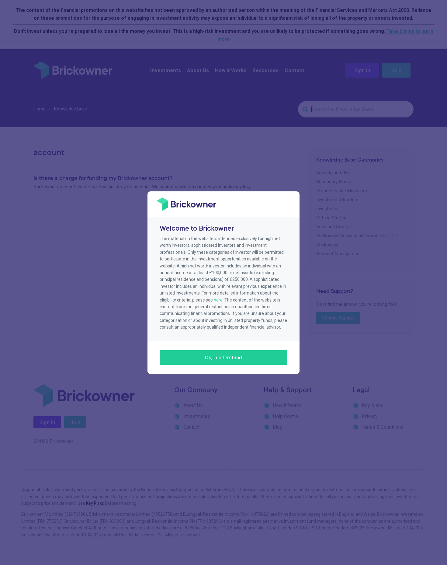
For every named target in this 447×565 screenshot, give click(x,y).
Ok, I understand (223, 357)
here (218, 300)
